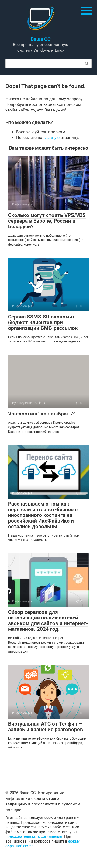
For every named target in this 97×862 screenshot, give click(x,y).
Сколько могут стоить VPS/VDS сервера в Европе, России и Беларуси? (47, 221)
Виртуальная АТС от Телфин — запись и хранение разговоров (45, 727)
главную (51, 137)
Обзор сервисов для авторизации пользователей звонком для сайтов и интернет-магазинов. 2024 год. (48, 620)
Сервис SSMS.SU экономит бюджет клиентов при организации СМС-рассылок (43, 322)
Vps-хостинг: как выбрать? (41, 414)
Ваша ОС (41, 39)
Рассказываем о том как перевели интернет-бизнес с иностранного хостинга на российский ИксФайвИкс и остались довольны (43, 515)
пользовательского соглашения (33, 836)
